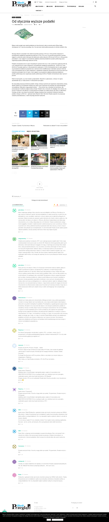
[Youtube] (96, 2)
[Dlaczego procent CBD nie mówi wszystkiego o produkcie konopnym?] (20, 141)
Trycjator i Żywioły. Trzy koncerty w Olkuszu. (23, 125)
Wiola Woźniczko (19, 24)
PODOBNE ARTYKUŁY (18, 131)
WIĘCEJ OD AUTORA (33, 131)
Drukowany (60, 6)
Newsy (21, 15)
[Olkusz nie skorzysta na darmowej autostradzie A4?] (39, 141)
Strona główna (15, 15)
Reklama (81, 6)
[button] (95, 6)
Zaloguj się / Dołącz (63, 2)
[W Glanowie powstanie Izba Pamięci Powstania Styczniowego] (39, 159)
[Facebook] (93, 2)
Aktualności (27, 15)
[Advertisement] (39, 100)
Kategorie (40, 6)
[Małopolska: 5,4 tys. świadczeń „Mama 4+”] (58, 139)
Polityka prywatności (57, 519)
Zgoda (48, 519)
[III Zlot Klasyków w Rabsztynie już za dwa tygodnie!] (20, 159)
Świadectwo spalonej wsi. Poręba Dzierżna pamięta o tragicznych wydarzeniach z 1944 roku (58, 168)
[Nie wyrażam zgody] (107, 517)
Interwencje (72, 6)
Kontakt (38, 10)
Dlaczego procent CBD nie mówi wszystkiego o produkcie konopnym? (19, 149)
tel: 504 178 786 (38, 512)
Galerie (50, 6)
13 (40, 24)
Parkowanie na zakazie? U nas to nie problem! (55, 125)
